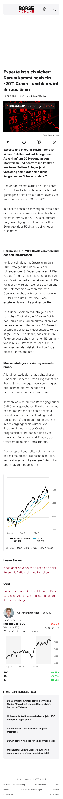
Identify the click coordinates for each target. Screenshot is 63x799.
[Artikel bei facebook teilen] (39, 142)
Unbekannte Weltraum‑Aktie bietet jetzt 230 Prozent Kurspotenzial (31, 718)
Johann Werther (30, 612)
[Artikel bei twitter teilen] (54, 142)
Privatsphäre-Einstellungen (31, 789)
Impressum (8, 794)
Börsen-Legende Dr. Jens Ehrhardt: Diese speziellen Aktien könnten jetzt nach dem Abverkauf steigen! (30, 595)
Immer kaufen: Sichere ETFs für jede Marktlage (27, 730)
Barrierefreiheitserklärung (14, 785)
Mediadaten (54, 794)
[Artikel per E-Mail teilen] (9, 142)
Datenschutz (40, 785)
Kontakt (56, 789)
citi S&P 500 (29, 547)
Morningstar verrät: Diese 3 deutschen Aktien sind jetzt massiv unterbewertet (28, 751)
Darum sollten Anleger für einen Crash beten (31, 740)
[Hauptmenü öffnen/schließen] (9, 9)
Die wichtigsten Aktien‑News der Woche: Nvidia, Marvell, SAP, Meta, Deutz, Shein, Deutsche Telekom (29, 704)
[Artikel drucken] (24, 141)
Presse (6, 789)
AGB (57, 785)
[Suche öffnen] (54, 9)
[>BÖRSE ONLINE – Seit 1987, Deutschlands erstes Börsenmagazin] (26, 9)
